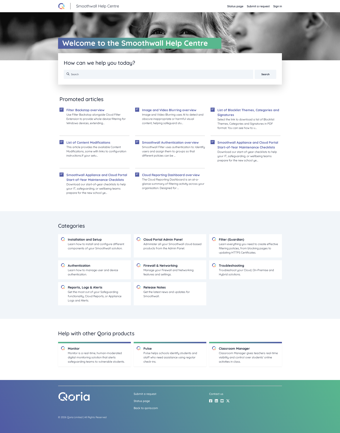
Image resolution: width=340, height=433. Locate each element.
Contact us (216, 394)
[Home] (74, 400)
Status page (235, 6)
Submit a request (258, 6)
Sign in (277, 6)
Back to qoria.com (146, 408)
